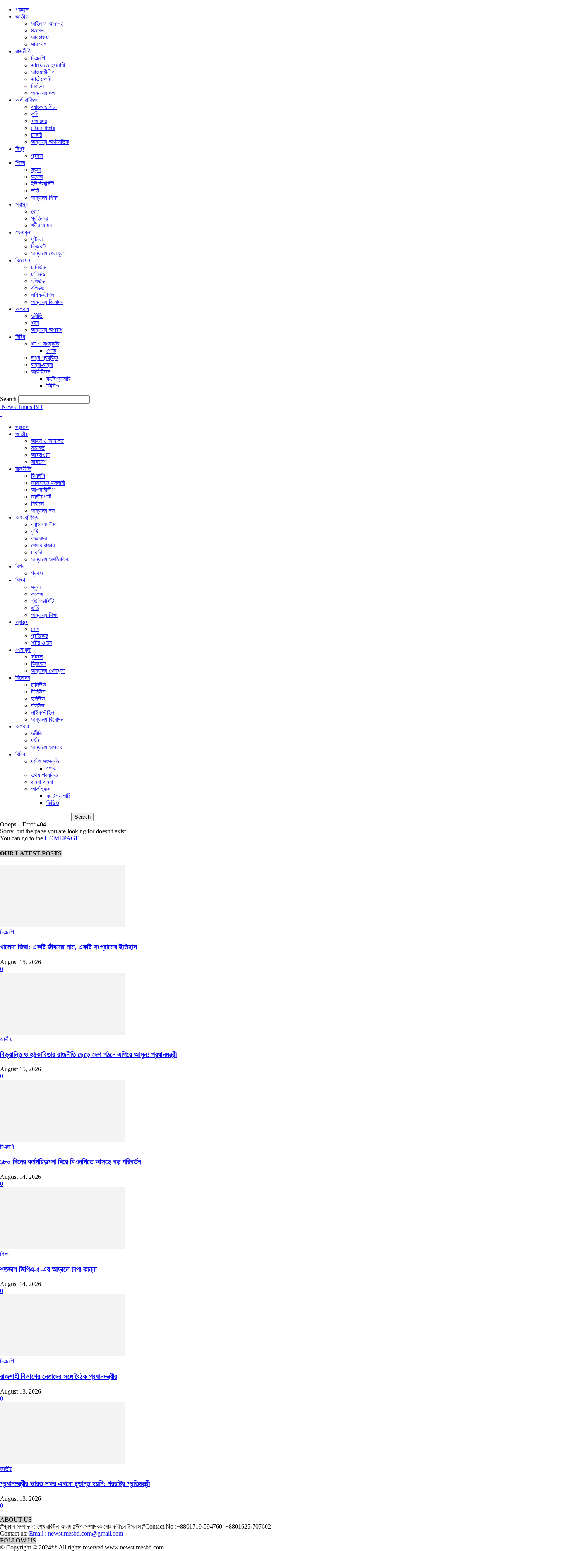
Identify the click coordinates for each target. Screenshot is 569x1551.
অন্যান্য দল (43, 93)
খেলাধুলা (23, 232)
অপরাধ (22, 309)
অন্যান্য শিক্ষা (44, 197)
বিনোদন (22, 260)
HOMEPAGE (62, 838)
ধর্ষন (35, 323)
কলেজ (37, 176)
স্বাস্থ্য (21, 204)
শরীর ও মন (41, 225)
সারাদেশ (38, 44)
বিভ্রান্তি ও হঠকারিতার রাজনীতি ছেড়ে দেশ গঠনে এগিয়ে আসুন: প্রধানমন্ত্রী (88, 1054)
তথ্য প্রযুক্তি (44, 357)
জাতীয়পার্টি (41, 79)
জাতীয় (21, 16)
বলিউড (38, 288)
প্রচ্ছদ (22, 9)
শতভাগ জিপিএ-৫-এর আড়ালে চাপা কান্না (48, 1269)
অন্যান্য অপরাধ (46, 330)
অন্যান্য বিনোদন (47, 302)
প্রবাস (37, 155)
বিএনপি (38, 58)
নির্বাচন (37, 86)
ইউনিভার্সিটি (42, 183)
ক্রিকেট (38, 246)
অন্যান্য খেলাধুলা (48, 253)
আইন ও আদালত (47, 23)
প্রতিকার (39, 218)
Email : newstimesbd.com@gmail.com (76, 1533)
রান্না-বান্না (42, 364)
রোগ (35, 211)
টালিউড (38, 274)
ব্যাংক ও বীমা (44, 107)
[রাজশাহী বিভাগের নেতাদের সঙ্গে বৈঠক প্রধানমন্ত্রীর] (62, 1354)
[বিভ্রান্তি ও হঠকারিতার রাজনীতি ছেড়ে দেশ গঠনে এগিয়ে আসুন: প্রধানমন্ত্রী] (62, 1032)
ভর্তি (35, 190)
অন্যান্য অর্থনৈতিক (50, 142)
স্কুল (36, 169)
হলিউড (38, 281)
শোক (51, 350)
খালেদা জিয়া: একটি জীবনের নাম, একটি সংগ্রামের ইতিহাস (68, 947)
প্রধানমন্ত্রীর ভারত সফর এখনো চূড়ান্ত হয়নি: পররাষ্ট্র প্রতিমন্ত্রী (75, 1483)
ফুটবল (37, 239)
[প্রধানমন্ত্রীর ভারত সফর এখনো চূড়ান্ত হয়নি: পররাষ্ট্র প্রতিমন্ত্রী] (62, 1462)
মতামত (38, 30)
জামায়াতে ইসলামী (48, 65)
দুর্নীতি (37, 316)
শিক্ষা (20, 162)
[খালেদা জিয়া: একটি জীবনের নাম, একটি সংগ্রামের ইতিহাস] (62, 925)
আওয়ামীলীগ (43, 72)
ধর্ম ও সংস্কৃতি (45, 343)
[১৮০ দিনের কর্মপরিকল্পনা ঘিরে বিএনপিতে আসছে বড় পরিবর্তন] (62, 1139)
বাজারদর (39, 121)
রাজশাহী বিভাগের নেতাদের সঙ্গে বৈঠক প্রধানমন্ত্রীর (58, 1376)
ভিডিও (52, 385)
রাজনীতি (23, 51)
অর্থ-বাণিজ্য (26, 100)
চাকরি (36, 135)
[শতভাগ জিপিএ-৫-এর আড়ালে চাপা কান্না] (62, 1247)
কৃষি (34, 114)
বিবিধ (20, 336)
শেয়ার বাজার (43, 128)
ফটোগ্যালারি (58, 378)
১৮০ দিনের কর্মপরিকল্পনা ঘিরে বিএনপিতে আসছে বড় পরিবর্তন (70, 1162)
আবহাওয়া (40, 37)
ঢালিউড (38, 267)
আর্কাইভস (40, 371)
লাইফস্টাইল (42, 295)
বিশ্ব (19, 148)
